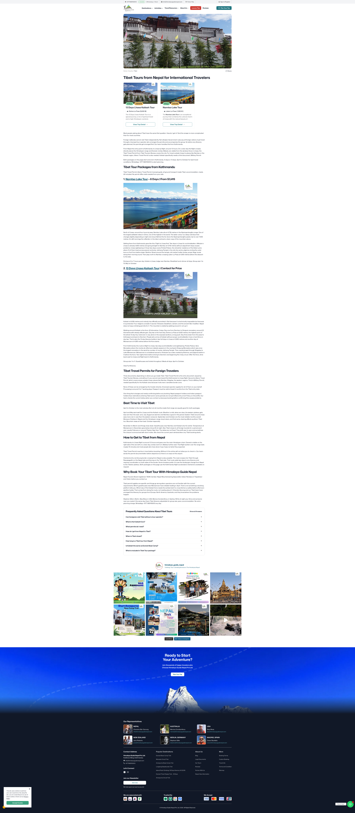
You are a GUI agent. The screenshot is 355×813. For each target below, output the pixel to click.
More (221, 751)
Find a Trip (190, 2)
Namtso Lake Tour (137, 179)
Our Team (198, 763)
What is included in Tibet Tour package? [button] (140, 550)
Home (125, 71)
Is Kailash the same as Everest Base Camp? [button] (142, 546)
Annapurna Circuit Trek (163, 778)
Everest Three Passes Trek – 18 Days (167, 774)
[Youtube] (128, 772)
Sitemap (221, 770)
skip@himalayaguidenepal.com (216, 732)
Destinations (146, 8)
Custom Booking (224, 759)
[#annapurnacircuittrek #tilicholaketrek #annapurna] (193, 588)
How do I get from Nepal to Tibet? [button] (138, 531)
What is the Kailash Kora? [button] (135, 522)
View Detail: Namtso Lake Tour (178, 106)
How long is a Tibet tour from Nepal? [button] (139, 541)
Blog (196, 755)
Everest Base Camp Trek (163, 755)
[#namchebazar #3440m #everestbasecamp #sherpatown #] (193, 620)
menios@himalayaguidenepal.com (180, 732)
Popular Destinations (164, 751)
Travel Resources (171, 8)
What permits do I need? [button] (135, 526)
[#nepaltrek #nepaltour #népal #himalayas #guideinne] (161, 620)
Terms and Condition (225, 767)
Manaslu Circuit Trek (162, 759)
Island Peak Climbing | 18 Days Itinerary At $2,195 (170, 770)
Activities (157, 8)
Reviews (206, 8)
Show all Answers (196, 511)
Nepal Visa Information (202, 774)
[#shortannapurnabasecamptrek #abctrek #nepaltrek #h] (129, 620)
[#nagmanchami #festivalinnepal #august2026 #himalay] (129, 588)
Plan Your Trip (225, 8)
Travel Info (222, 763)
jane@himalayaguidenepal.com (143, 743)
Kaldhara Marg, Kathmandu (133, 758)
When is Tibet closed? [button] (134, 536)
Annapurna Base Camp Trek (164, 763)
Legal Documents (200, 759)
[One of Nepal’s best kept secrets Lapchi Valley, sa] (225, 620)
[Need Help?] (350, 804)
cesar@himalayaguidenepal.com (217, 743)
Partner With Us (200, 770)
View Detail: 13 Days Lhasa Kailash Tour (140, 106)
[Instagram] (124, 772)
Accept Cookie (17, 803)
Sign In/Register (225, 2)
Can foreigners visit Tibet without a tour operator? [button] (144, 517)
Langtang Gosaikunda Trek (164, 767)
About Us (183, 8)
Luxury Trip (196, 8)
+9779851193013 (132, 2)
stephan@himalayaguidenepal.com (181, 743)
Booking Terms (223, 755)
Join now (135, 783)
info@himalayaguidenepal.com (172, 2)
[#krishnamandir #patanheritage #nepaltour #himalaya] (225, 588)
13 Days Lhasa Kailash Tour (142, 268)
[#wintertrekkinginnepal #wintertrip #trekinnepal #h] (161, 588)
